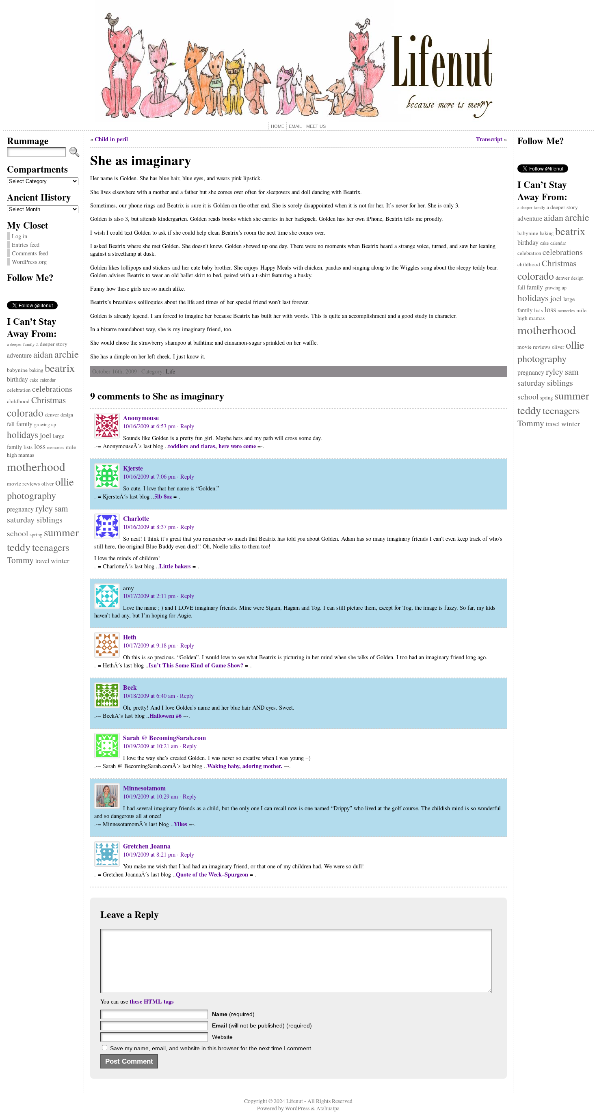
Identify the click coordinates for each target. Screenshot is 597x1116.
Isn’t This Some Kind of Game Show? (196, 665)
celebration (18, 389)
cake (34, 380)
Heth (129, 636)
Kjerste (133, 468)
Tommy (20, 560)
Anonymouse (141, 417)
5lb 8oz (163, 496)
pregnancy (20, 509)
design (67, 415)
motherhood (36, 466)
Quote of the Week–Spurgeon (212, 874)
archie (66, 354)
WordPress (297, 1108)
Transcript (489, 139)
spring (36, 534)
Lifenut (294, 1101)
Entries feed (25, 244)
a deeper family (21, 344)
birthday (17, 379)
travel (42, 560)
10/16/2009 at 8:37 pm (149, 527)
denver (52, 414)
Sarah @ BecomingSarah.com (164, 737)
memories (55, 447)
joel (45, 435)
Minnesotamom (144, 787)
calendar (48, 380)
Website (222, 1037)
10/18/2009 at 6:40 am (149, 695)
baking (36, 370)
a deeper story (51, 344)
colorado (25, 412)
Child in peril (111, 139)
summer (61, 532)
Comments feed (30, 253)
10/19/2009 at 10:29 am (150, 796)
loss (39, 446)
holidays (22, 434)
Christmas (48, 400)
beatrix (60, 367)
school (17, 533)
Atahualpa (328, 1108)
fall (11, 424)
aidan (43, 354)
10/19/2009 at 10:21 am (150, 746)
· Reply (185, 426)
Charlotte (136, 518)
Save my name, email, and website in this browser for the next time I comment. (211, 1048)
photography (31, 495)
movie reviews (23, 483)
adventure (19, 355)
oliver (47, 483)
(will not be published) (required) (262, 1025)
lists (28, 447)
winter (60, 560)
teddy (18, 547)
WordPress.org (29, 262)
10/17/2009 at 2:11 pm (149, 596)
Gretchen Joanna (147, 845)
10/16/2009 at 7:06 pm (149, 476)
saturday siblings (35, 519)
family (24, 423)
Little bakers (175, 566)
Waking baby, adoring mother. (244, 766)
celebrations (52, 388)
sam (61, 508)
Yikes (180, 824)
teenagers (50, 547)
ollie (64, 481)
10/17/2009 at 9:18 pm (149, 645)
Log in (19, 236)
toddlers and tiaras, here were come (212, 446)
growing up (45, 424)
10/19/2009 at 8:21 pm (149, 854)
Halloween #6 (165, 715)
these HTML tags (152, 1001)
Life (170, 371)
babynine (17, 369)
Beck (130, 687)
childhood (18, 401)
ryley (44, 508)
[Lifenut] (298, 61)
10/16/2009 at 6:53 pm (149, 426)
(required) (233, 1014)
